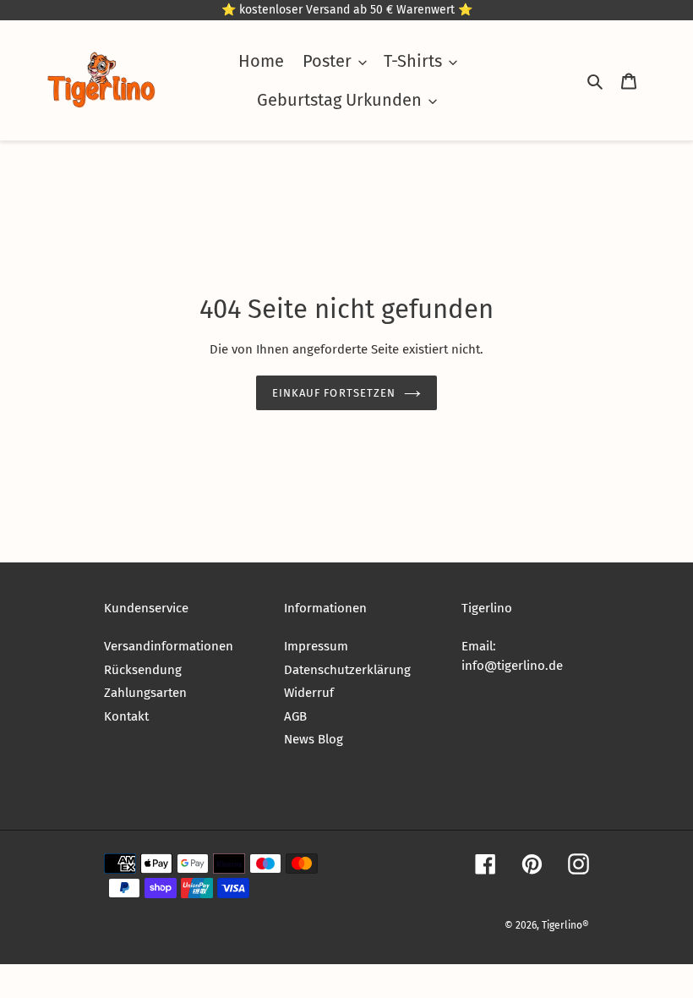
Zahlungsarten (145, 692)
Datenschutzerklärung (347, 669)
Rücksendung (143, 669)
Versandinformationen (168, 646)
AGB (295, 716)
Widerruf (309, 692)
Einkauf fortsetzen (334, 393)
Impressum (316, 646)
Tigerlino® (565, 925)
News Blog (313, 739)
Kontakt (126, 716)
